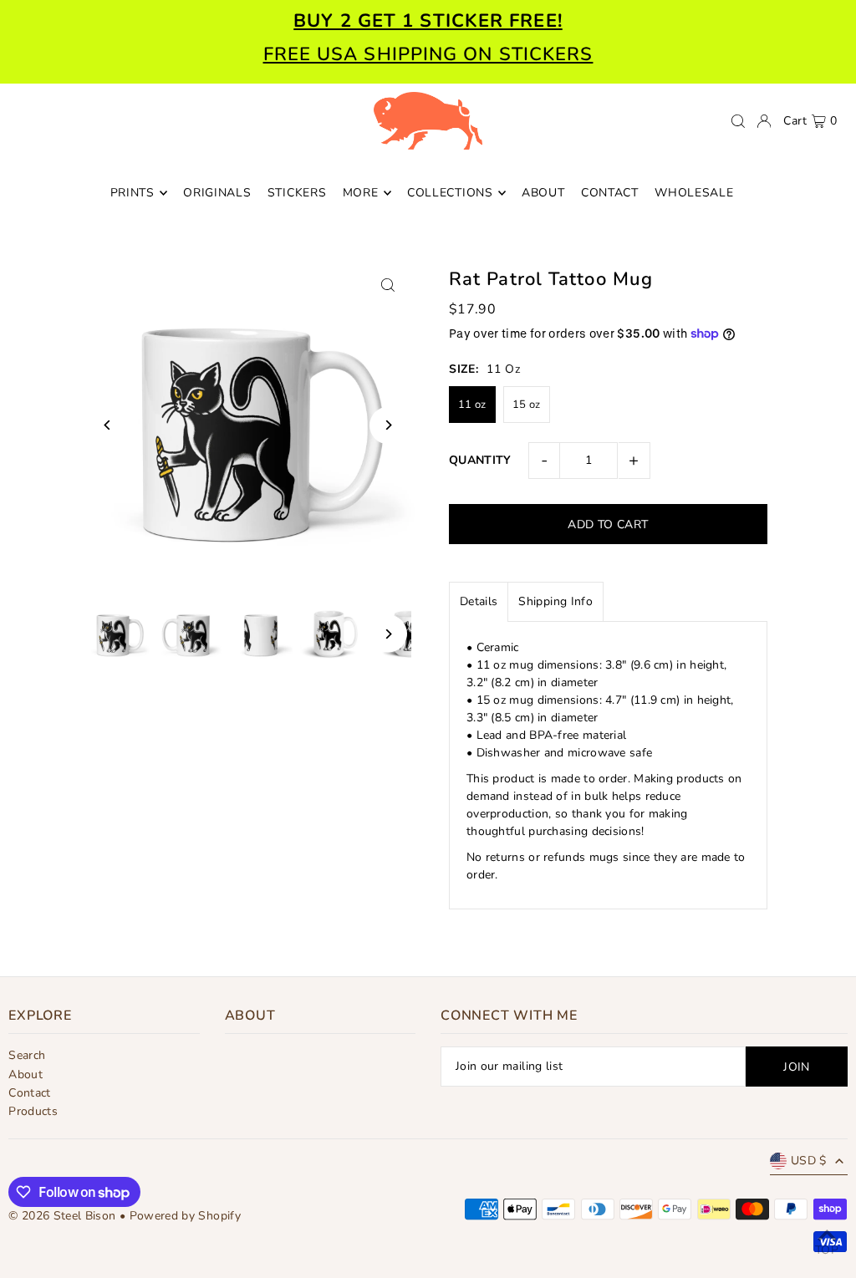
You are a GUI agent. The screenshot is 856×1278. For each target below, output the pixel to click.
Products (33, 1111)
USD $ (809, 1161)
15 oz (526, 404)
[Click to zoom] (388, 285)
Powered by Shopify (185, 1216)
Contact (29, 1093)
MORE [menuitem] (361, 193)
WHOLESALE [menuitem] (694, 193)
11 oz (472, 404)
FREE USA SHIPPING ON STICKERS (428, 54)
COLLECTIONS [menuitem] (450, 193)
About (25, 1074)
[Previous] (107, 425)
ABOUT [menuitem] (543, 193)
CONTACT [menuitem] (610, 193)
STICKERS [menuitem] (297, 193)
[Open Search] (738, 121)
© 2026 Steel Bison (61, 1216)
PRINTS (132, 193)
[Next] (388, 425)
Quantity (480, 460)
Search (26, 1055)
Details (478, 601)
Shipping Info (555, 601)
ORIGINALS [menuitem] (217, 193)
